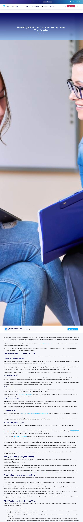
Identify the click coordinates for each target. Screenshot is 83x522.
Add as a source (72, 329)
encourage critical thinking (20, 436)
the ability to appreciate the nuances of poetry (36, 472)
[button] (28, 6)
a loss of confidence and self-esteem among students (34, 413)
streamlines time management (24, 394)
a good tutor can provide (46, 343)
